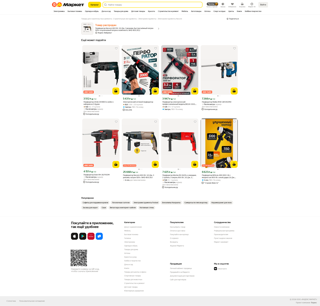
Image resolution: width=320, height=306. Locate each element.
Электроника (129, 242)
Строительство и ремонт (134, 283)
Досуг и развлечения (133, 227)
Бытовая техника (131, 234)
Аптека (127, 253)
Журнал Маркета (177, 246)
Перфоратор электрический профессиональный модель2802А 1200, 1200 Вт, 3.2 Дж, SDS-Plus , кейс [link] (178, 103)
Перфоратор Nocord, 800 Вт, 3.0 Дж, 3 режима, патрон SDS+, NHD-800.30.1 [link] (138, 176)
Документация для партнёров (182, 276)
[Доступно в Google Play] (82, 239)
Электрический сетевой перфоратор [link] (138, 102)
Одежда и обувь (131, 246)
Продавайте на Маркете (180, 272)
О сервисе (174, 238)
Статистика (11, 301)
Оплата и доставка (177, 231)
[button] (231, 268)
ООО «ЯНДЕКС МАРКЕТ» (307, 299)
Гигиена (127, 238)
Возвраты (174, 242)
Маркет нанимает (221, 242)
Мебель (127, 231)
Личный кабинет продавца (181, 268)
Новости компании (221, 227)
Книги (126, 268)
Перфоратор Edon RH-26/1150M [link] (97, 175)
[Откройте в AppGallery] (91, 239)
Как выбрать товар (177, 227)
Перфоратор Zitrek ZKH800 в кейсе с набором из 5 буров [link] (99, 103)
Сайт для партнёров (178, 280)
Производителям (221, 234)
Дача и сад (128, 264)
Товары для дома (131, 249)
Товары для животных (133, 279)
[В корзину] (116, 91)
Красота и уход (130, 257)
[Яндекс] (314, 303)
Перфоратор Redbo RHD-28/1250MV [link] (216, 102)
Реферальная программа (224, 231)
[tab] (59, 12)
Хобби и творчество (132, 261)
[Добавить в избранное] (116, 48)
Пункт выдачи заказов (223, 238)
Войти (263, 5)
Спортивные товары (132, 276)
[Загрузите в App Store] (74, 239)
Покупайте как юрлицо (179, 234)
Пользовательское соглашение (32, 301)
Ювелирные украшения (134, 291)
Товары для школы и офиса (135, 272)
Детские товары (131, 287)
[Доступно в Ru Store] (99, 239)
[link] (95, 203)
